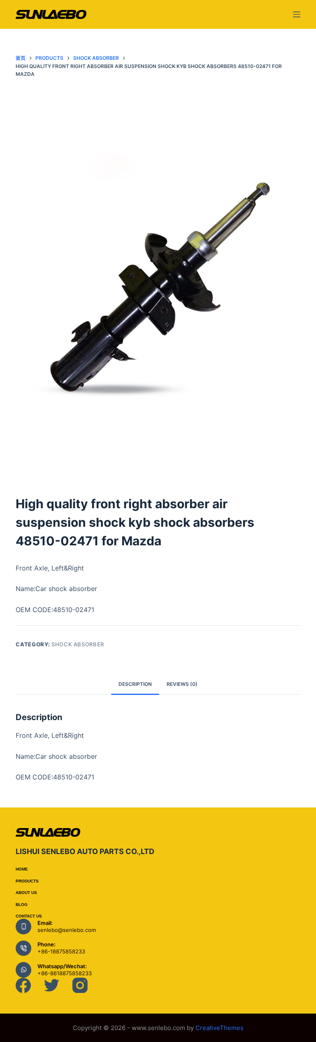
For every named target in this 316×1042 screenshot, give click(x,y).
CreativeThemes (219, 1028)
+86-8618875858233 (64, 973)
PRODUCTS (27, 881)
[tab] (135, 684)
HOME (22, 869)
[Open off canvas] (296, 14)
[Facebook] (23, 985)
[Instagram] (80, 985)
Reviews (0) (182, 684)
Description (135, 684)
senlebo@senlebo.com (66, 930)
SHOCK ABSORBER (77, 644)
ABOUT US (26, 892)
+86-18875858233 (61, 951)
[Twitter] (51, 985)
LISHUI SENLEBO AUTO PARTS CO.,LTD (85, 851)
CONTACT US (29, 916)
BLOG (22, 904)
